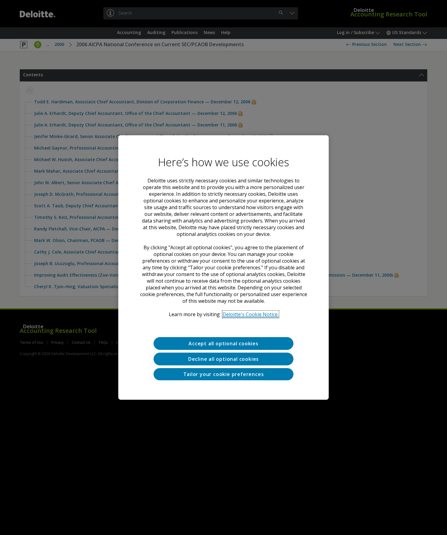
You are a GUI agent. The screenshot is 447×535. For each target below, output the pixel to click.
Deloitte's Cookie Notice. (251, 314)
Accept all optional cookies (223, 343)
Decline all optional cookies (223, 359)
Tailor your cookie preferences (223, 374)
